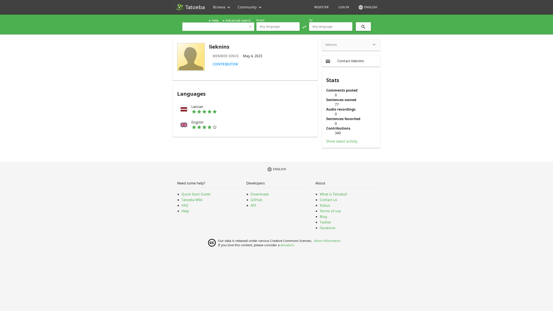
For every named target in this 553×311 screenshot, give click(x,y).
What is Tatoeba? (333, 194)
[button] (304, 26)
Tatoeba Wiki (191, 199)
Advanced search (238, 20)
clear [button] (250, 26)
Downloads (260, 194)
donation (287, 245)
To (311, 20)
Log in (343, 7)
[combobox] (278, 26)
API (253, 205)
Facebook (327, 227)
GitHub (256, 199)
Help (215, 20)
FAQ (184, 205)
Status (325, 205)
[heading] (351, 45)
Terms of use (330, 211)
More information (327, 240)
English (367, 7)
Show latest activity (342, 141)
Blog (323, 216)
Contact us (328, 199)
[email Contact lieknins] (351, 61)
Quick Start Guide (195, 194)
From (260, 20)
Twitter (325, 222)
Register (321, 7)
